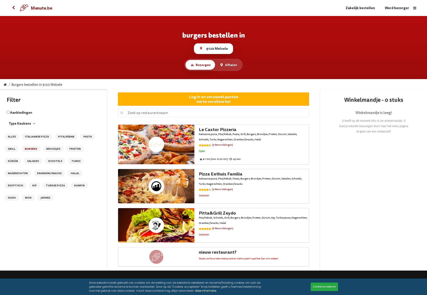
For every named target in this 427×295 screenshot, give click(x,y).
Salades (33, 161)
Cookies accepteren (324, 287)
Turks (76, 161)
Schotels (55, 161)
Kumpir (79, 185)
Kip (34, 185)
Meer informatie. (206, 291)
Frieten (75, 149)
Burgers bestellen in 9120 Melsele (36, 84)
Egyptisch (15, 185)
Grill (12, 149)
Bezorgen (203, 65)
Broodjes (53, 149)
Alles (12, 137)
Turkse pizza (55, 185)
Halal (75, 173)
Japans (45, 198)
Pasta (87, 137)
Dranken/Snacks (49, 173)
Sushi (12, 198)
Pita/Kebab (66, 137)
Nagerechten (18, 173)
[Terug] (13, 8)
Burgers (31, 149)
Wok (28, 198)
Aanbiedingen (21, 112)
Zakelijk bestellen (360, 8)
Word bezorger (397, 8)
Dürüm (13, 161)
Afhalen (231, 65)
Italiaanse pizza (37, 137)
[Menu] (414, 8)
